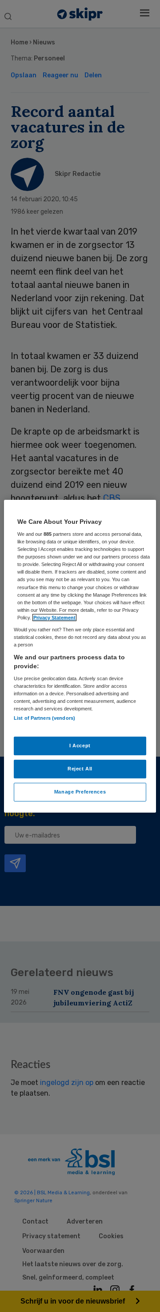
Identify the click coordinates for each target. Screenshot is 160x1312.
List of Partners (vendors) (44, 717)
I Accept (80, 745)
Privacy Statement (54, 617)
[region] (80, 655)
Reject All (80, 768)
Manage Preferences (80, 791)
